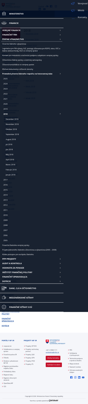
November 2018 (12, 124)
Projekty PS (29, 364)
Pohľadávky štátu (9, 371)
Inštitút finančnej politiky (17, 272)
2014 (5, 195)
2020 (5, 104)
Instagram (76, 377)
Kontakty (82, 17)
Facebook (72, 377)
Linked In (80, 377)
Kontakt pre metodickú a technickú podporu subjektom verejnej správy (30, 55)
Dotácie (6, 281)
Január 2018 (10, 175)
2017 (5, 180)
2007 (5, 230)
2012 (5, 205)
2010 (5, 215)
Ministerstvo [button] (16, 13)
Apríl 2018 (10, 159)
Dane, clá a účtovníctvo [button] (22, 288)
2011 (5, 210)
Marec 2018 (10, 164)
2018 (5, 114)
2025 (5, 78)
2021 (5, 99)
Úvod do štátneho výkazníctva (14, 44)
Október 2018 (11, 129)
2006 (5, 235)
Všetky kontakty (53, 358)
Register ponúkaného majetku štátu (11, 367)
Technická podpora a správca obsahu (76, 359)
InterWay (53, 401)
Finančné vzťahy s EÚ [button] (20, 307)
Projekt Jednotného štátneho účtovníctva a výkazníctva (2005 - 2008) (29, 250)
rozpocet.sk (7, 346)
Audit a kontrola (12, 263)
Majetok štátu (8, 375)
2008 (5, 225)
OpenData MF (8, 383)
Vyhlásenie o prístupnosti (74, 354)
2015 (5, 190)
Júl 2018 (9, 144)
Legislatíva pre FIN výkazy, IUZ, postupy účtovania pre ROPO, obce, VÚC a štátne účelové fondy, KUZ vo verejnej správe (31, 49)
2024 (5, 84)
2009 (5, 220)
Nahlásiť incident (53, 365)
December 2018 (12, 119)
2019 (5, 109)
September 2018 (12, 134)
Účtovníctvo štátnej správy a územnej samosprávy (22, 60)
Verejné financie (11, 30)
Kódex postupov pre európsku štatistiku (18, 254)
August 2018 (11, 139)
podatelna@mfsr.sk (52, 352)
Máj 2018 (9, 154)
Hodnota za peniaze (13, 268)
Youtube (83, 377)
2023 (5, 89)
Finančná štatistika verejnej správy (15, 245)
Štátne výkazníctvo (13, 39)
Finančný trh (9, 34)
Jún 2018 (9, 149)
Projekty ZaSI (30, 355)
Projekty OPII (30, 358)
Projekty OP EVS (31, 346)
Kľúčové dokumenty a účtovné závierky (17, 69)
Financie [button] (14, 23)
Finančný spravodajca (14, 276)
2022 (5, 94)
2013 (5, 200)
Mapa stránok (74, 364)
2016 (5, 185)
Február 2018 (11, 169)
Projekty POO (30, 361)
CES (5, 386)
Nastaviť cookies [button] (75, 367)
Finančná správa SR (10, 355)
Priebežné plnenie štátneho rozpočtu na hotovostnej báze (27, 74)
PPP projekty (9, 259)
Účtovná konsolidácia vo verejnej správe (18, 64)
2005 (5, 240)
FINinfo (6, 358)
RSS (71, 350)
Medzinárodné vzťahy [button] (21, 297)
